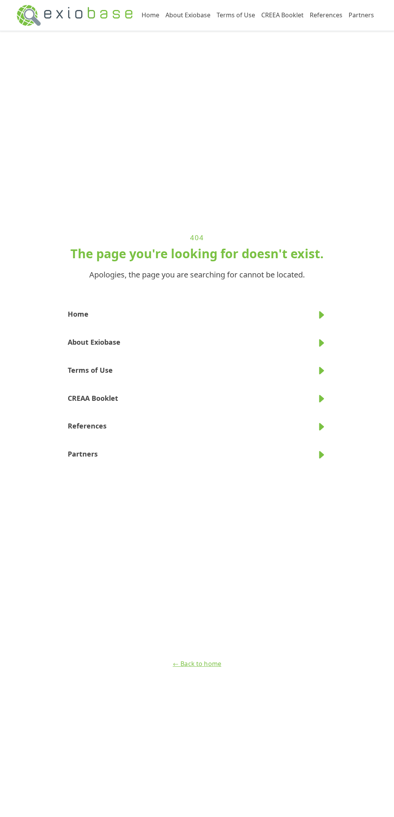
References (326, 15)
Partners (361, 15)
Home (150, 15)
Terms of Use (236, 15)
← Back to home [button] (197, 663)
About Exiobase (187, 15)
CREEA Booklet (282, 15)
